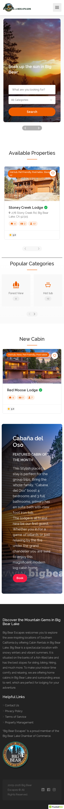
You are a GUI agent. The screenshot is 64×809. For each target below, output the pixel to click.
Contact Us (12, 705)
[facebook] (48, 790)
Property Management (19, 722)
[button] (32, 100)
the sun (32, 66)
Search (32, 112)
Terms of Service (15, 716)
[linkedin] (43, 790)
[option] (32, 70)
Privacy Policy (14, 711)
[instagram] (54, 790)
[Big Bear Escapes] (17, 7)
